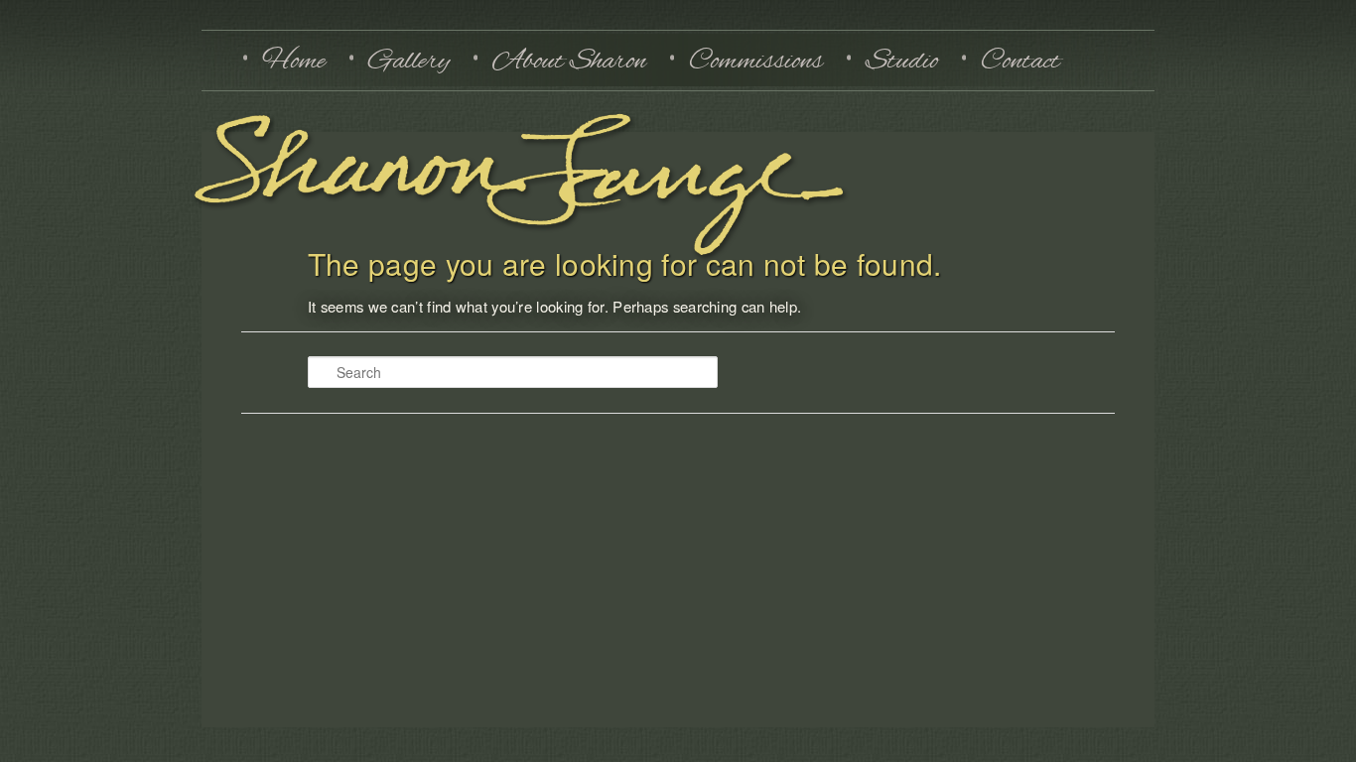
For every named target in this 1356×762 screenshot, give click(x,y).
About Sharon (569, 60)
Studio (902, 60)
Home (294, 60)
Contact (1020, 60)
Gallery (409, 60)
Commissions (756, 60)
